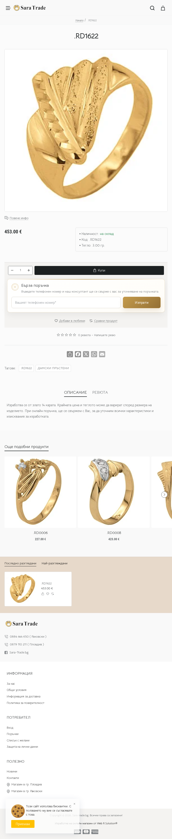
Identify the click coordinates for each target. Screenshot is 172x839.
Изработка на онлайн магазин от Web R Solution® (86, 823)
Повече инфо (19, 218)
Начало (79, 20)
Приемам (23, 824)
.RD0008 (114, 533)
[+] (28, 270)
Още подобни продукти (26, 446)
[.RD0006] (40, 492)
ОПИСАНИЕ (75, 392)
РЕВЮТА (100, 392)
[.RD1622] (22, 589)
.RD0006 (40, 533)
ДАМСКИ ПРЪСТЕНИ (53, 368)
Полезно (15, 761)
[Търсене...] (152, 8)
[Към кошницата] (163, 8)
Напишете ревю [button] (104, 335)
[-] (12, 270)
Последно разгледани (20, 563)
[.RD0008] (114, 492)
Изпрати (141, 302)
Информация (19, 673)
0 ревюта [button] (84, 335)
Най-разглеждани (54, 563)
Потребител (18, 717)
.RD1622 (26, 368)
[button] (99, 270)
